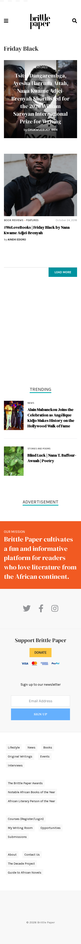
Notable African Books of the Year (31, 792)
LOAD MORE (62, 272)
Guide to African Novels (24, 872)
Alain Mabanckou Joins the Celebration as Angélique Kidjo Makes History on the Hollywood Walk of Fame (51, 418)
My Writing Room (20, 828)
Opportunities (50, 828)
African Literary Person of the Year (31, 801)
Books (47, 747)
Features (40, 67)
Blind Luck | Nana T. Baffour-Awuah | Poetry (52, 457)
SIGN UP (40, 714)
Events (45, 756)
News (31, 403)
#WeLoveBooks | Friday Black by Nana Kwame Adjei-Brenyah (37, 230)
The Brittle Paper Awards (25, 783)
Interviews (15, 765)
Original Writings (20, 756)
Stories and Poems (39, 448)
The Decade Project (21, 863)
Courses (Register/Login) (26, 819)
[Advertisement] (40, 332)
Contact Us (32, 854)
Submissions (17, 837)
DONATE (40, 652)
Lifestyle (14, 747)
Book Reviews (13, 220)
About (12, 854)
